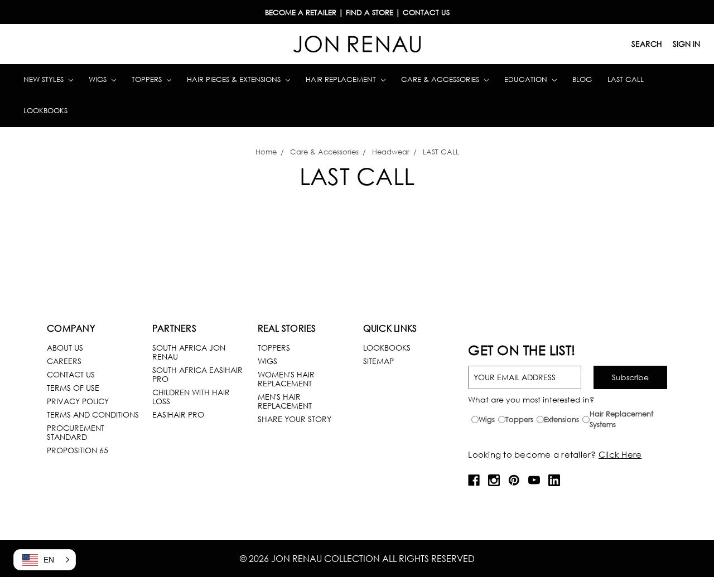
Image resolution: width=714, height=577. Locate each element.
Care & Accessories (441, 79)
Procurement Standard (75, 432)
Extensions (561, 419)
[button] (44, 560)
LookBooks (387, 347)
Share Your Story (294, 419)
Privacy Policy (78, 401)
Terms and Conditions (93, 414)
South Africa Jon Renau (188, 352)
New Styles (44, 79)
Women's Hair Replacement (286, 379)
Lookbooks (45, 110)
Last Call (625, 79)
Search (646, 43)
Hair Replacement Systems (621, 419)
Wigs (99, 79)
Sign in (686, 43)
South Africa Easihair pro (197, 374)
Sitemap (378, 361)
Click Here (620, 454)
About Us (65, 347)
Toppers (148, 79)
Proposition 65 (77, 450)
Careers (64, 361)
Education (526, 79)
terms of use (73, 387)
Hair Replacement (342, 79)
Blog (582, 79)
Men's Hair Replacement (285, 401)
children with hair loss (191, 396)
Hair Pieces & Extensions (235, 79)
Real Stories (287, 328)
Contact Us (71, 374)
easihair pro (178, 414)
